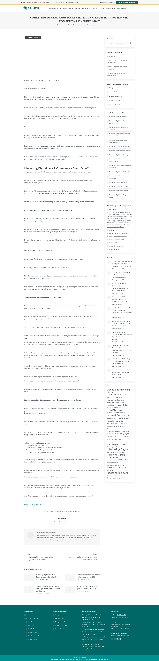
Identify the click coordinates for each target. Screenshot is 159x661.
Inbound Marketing (119, 426)
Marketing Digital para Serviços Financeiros (118, 177)
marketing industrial (112, 460)
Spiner (121, 478)
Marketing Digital (117, 449)
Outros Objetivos (114, 104)
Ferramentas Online (126, 415)
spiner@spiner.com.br (122, 617)
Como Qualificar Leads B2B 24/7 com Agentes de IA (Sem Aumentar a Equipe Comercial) (122, 264)
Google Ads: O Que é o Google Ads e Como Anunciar (118, 61)
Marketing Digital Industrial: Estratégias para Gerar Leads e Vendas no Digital (47, 577)
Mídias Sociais (112, 467)
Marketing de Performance (114, 447)
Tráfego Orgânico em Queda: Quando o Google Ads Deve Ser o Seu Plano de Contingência (122, 323)
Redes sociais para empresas (117, 474)
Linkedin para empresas (115, 439)
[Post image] (29, 577)
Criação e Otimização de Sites (117, 405)
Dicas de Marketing (114, 407)
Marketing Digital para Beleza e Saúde (119, 122)
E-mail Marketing (114, 410)
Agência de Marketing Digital (118, 390)
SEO (109, 478)
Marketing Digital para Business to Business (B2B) (117, 74)
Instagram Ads (111, 428)
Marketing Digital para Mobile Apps (120, 172)
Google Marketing (112, 423)
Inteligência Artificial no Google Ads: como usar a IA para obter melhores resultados (121, 361)
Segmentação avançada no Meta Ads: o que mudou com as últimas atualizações (48, 588)
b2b (125, 395)
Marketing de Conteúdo (117, 444)
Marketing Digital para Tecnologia (119, 186)
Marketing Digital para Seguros (118, 182)
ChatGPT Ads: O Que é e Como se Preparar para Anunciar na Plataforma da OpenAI (121, 275)
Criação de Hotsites (34, 636)
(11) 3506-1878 (121, 615)
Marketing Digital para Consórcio (115, 452)
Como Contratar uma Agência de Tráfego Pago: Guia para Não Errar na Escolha (122, 372)
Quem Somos (30, 615)
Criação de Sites (33, 639)
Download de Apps (115, 100)
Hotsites (110, 426)
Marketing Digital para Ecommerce (120, 151)
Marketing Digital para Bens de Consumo (118, 128)
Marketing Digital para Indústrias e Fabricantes (118, 68)
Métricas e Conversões (115, 465)
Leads (110, 436)
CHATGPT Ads (111, 56)
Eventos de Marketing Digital (116, 412)
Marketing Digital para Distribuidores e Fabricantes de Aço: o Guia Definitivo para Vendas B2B (122, 335)
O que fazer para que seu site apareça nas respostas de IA (87, 587)
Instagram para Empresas (118, 431)
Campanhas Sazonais (115, 400)
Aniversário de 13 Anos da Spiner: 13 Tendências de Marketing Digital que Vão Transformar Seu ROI (120, 287)
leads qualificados (118, 436)
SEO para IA (115, 478)
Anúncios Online (115, 394)
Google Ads (124, 418)
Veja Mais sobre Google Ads (115, 227)
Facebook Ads (113, 415)
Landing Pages (124, 434)
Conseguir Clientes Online (116, 402)
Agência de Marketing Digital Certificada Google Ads (94, 659)
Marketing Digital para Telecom (119, 191)
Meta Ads (123, 459)
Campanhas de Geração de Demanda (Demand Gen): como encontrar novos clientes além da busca (121, 349)
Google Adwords (115, 421)
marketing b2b (111, 442)
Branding (123, 397)
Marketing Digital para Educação (119, 155)
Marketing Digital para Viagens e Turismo (119, 196)
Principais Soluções (32, 618)
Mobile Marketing (112, 463)
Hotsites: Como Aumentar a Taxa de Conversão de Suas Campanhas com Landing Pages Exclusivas (122, 311)
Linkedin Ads (127, 436)
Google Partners (123, 423)
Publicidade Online (123, 467)
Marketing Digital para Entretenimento (116, 160)
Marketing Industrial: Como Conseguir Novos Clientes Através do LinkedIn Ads (120, 299)
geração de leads (111, 418)
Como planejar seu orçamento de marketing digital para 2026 (88, 576)
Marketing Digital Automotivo (118, 117)
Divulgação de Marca (115, 96)
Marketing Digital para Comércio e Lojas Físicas (119, 141)
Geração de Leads (114, 88)
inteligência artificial (112, 434)
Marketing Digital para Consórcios (119, 146)
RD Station (110, 470)
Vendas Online (113, 92)
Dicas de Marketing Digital (33, 37)
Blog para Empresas (113, 397)
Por (72, 511)
